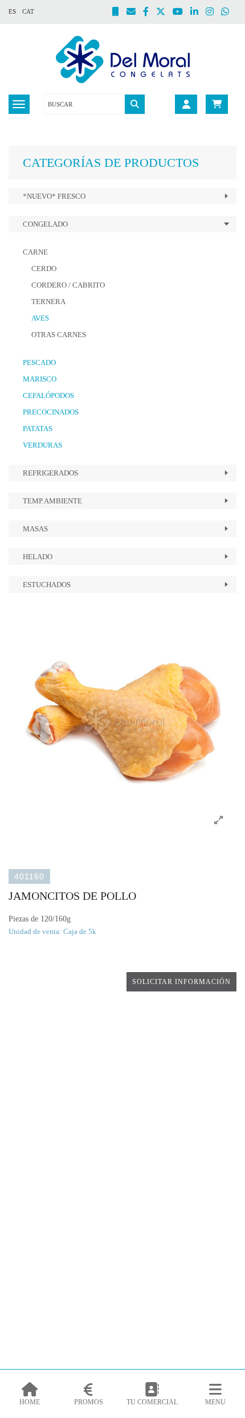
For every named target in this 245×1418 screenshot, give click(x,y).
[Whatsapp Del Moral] (228, 12)
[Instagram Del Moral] (213, 12)
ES (12, 11)
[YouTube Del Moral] (181, 12)
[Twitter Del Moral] (164, 12)
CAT (28, 11)
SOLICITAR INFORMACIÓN (181, 982)
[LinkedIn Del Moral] (198, 12)
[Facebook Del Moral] (149, 12)
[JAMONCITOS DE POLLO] (122, 721)
